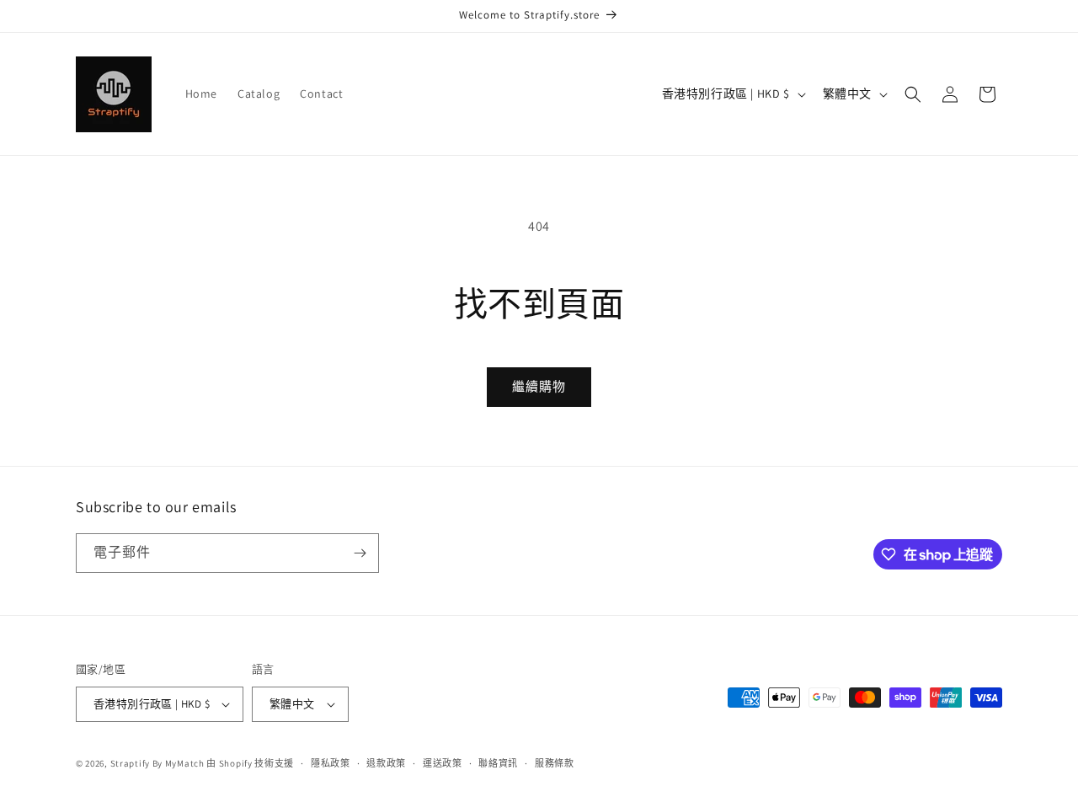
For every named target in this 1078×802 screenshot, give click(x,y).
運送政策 (442, 763)
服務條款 (554, 763)
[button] (912, 94)
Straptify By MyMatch (157, 763)
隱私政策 (330, 763)
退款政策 (386, 763)
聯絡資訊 (498, 763)
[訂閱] (359, 553)
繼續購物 (539, 386)
